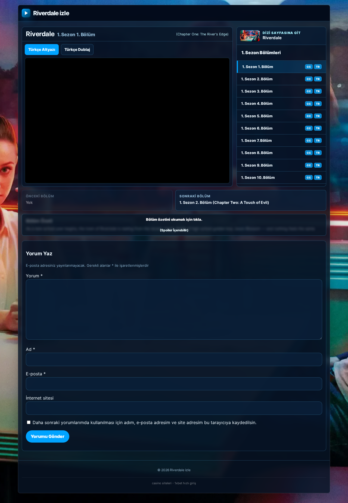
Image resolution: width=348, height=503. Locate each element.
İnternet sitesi (40, 398)
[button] (174, 225)
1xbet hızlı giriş (185, 483)
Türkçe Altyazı (41, 49)
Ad (30, 349)
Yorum (34, 275)
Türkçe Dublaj (77, 49)
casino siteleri (162, 483)
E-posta (36, 373)
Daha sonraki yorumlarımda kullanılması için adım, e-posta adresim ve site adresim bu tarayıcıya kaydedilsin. (144, 422)
